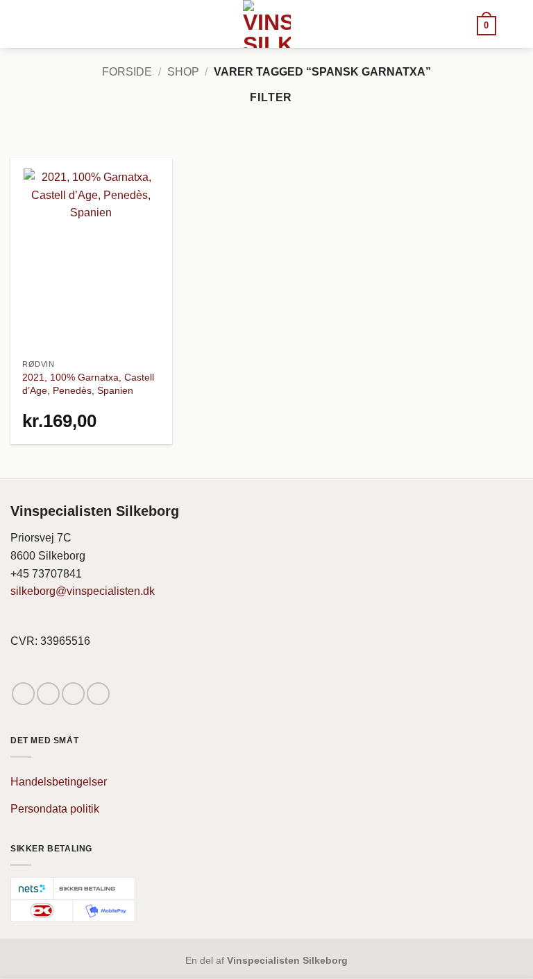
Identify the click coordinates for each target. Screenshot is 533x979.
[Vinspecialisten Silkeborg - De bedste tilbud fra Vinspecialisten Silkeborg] (266, 24)
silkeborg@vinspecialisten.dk (82, 591)
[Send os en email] (73, 693)
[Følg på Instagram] (48, 693)
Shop (183, 72)
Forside (127, 72)
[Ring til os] (98, 693)
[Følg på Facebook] (23, 693)
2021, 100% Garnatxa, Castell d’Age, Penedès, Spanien (88, 384)
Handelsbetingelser (58, 782)
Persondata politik (54, 809)
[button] (486, 24)
